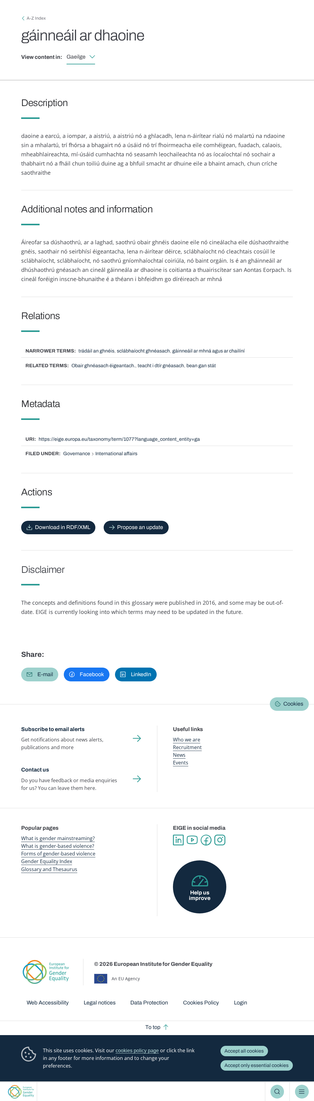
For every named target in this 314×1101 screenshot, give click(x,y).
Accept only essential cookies (256, 1065)
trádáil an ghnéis (96, 350)
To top (152, 1027)
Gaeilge (76, 57)
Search (277, 1091)
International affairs (116, 453)
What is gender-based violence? (57, 846)
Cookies (293, 704)
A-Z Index (36, 18)
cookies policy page (137, 1050)
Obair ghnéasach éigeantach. (103, 365)
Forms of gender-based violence (58, 853)
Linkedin (178, 840)
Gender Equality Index (46, 861)
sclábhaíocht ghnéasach (143, 350)
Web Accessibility (48, 1003)
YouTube (192, 840)
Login (240, 1003)
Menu (302, 1091)
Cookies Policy (201, 1003)
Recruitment (187, 747)
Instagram (219, 840)
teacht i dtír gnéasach (161, 365)
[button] (39, 674)
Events (180, 762)
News (179, 755)
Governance (76, 453)
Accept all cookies (244, 1050)
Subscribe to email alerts (53, 729)
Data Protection (149, 1003)
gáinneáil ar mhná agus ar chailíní (208, 350)
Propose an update (140, 527)
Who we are (186, 739)
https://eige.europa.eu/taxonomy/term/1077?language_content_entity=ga (119, 439)
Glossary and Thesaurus (49, 869)
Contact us (35, 770)
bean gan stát (201, 365)
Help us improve (199, 895)
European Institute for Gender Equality (21, 1091)
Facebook (206, 840)
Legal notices (100, 1003)
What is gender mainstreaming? (58, 838)
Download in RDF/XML (62, 527)
